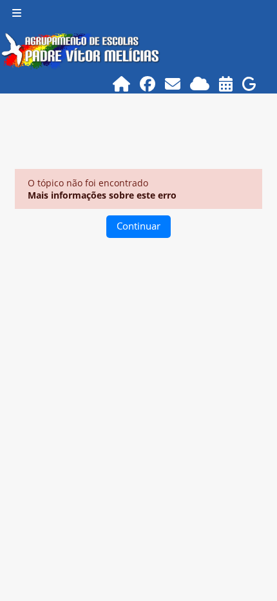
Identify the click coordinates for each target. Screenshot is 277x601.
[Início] (121, 83)
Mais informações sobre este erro (102, 195)
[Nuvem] (200, 83)
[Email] (173, 83)
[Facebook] (147, 83)
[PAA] (226, 83)
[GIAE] (250, 83)
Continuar (138, 225)
